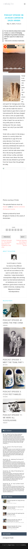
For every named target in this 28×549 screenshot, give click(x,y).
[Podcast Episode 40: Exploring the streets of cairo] (4, 514)
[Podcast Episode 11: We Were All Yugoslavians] (14, 405)
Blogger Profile (16, 509)
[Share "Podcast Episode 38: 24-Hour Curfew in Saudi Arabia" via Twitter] (9, 229)
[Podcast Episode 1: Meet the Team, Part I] (14, 342)
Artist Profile (17, 522)
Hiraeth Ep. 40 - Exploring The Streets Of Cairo (13, 460)
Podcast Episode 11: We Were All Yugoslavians (12, 418)
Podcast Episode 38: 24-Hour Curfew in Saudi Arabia (14, 526)
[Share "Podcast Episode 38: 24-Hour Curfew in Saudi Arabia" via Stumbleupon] (18, 229)
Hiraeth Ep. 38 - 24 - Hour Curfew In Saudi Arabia (13, 484)
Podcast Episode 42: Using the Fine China (15, 501)
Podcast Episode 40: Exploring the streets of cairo (15, 514)
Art (14, 522)
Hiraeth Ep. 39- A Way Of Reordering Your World (13, 471)
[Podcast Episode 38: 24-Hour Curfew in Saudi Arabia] (4, 527)
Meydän (5, 207)
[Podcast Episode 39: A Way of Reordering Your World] (4, 520)
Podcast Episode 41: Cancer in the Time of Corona (15, 507)
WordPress (24, 544)
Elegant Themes (11, 544)
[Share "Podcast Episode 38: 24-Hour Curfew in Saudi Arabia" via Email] (21, 229)
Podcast (18, 24)
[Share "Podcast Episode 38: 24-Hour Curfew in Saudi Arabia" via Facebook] (6, 229)
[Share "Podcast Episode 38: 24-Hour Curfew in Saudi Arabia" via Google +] (12, 229)
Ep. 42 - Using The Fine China (10, 434)
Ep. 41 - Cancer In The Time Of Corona (12, 446)
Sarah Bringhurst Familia (14, 263)
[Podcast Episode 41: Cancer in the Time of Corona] (4, 508)
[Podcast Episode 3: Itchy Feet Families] (14, 378)
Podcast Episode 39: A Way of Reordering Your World (14, 520)
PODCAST (9, 430)
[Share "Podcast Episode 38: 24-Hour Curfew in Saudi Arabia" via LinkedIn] (15, 229)
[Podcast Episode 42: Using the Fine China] (14, 310)
